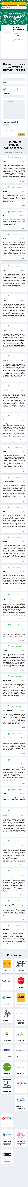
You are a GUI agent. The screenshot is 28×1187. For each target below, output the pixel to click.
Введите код (6, 122)
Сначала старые (19, 152)
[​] (14, 111)
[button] (4, 101)
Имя (4, 77)
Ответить (22, 181)
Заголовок (6, 93)
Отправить (21, 134)
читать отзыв (14, 198)
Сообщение (6, 99)
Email (4, 82)
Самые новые (8, 152)
